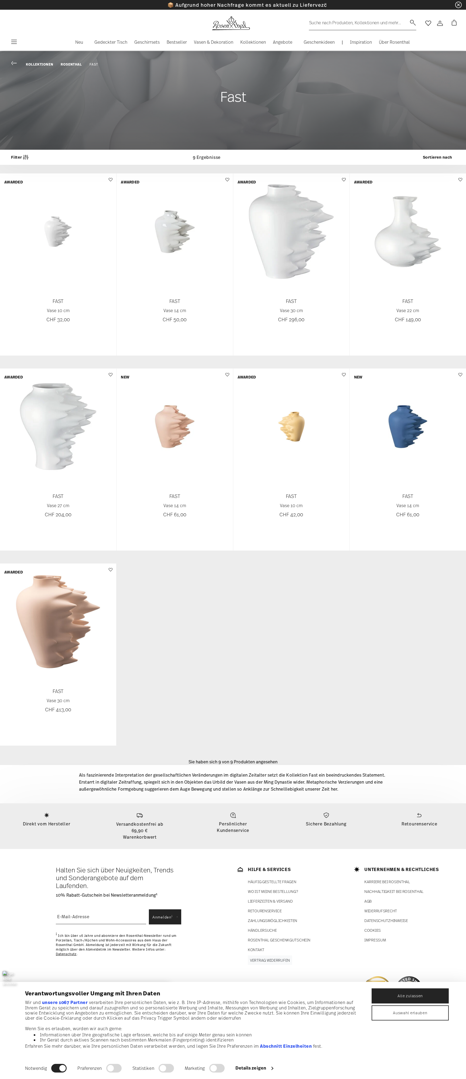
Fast (94, 64)
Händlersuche (262, 930)
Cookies (372, 930)
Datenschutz (66, 954)
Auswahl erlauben (410, 1012)
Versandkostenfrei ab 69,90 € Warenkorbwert (139, 830)
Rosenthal (71, 64)
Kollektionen (39, 64)
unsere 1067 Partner (65, 1002)
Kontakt (256, 949)
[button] (77, 43)
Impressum (375, 940)
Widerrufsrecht (380, 910)
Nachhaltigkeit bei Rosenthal (394, 891)
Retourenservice (419, 824)
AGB (368, 901)
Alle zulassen (410, 995)
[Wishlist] (110, 182)
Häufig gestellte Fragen (272, 881)
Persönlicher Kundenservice (233, 827)
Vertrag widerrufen (270, 960)
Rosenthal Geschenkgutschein (279, 940)
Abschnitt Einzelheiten (286, 1046)
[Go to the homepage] (231, 23)
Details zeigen (250, 1068)
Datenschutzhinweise (386, 920)
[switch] (114, 1068)
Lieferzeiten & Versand (270, 901)
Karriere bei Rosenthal (387, 881)
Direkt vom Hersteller (46, 824)
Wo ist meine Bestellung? (273, 891)
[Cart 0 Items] (453, 23)
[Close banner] (458, 5)
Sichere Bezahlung (326, 824)
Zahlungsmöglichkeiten (272, 920)
